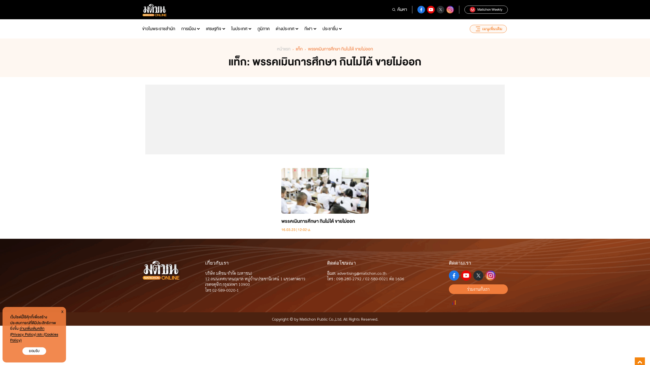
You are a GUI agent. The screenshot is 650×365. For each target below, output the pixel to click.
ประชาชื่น (330, 28)
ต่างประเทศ (285, 28)
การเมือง (188, 28)
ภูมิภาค (263, 28)
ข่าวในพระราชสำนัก (158, 28)
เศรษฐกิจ (213, 28)
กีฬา (308, 28)
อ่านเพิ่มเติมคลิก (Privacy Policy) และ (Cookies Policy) (34, 334)
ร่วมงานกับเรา (478, 289)
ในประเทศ (239, 28)
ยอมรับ (34, 351)
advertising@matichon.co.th (361, 273)
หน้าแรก (283, 49)
